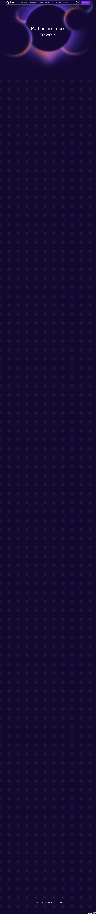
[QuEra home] (10, 2)
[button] (24, 2)
